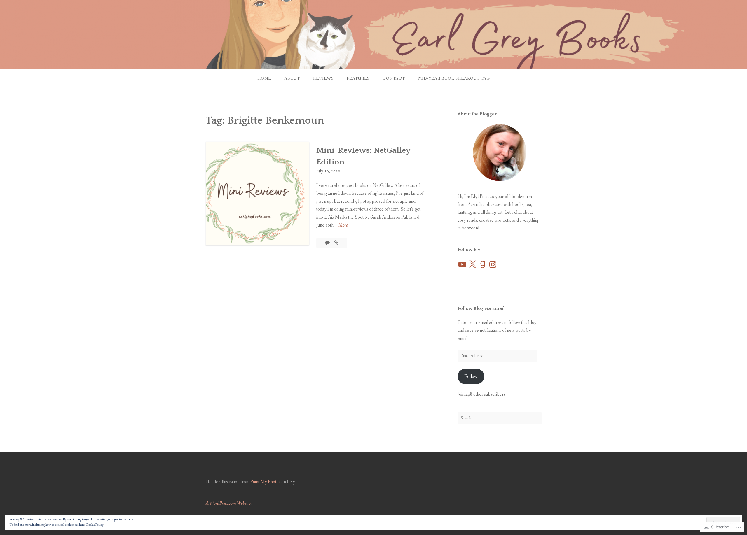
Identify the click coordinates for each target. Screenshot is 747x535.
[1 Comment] (327, 243)
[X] (472, 264)
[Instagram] (493, 264)
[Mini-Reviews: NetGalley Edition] (336, 243)
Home (264, 78)
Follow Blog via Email (481, 308)
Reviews (323, 78)
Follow (470, 376)
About (292, 78)
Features (358, 78)
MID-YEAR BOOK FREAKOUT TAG (454, 78)
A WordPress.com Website (228, 503)
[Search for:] (500, 418)
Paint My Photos (265, 482)
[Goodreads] (482, 264)
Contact (394, 78)
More (343, 225)
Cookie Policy (95, 524)
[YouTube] (462, 264)
